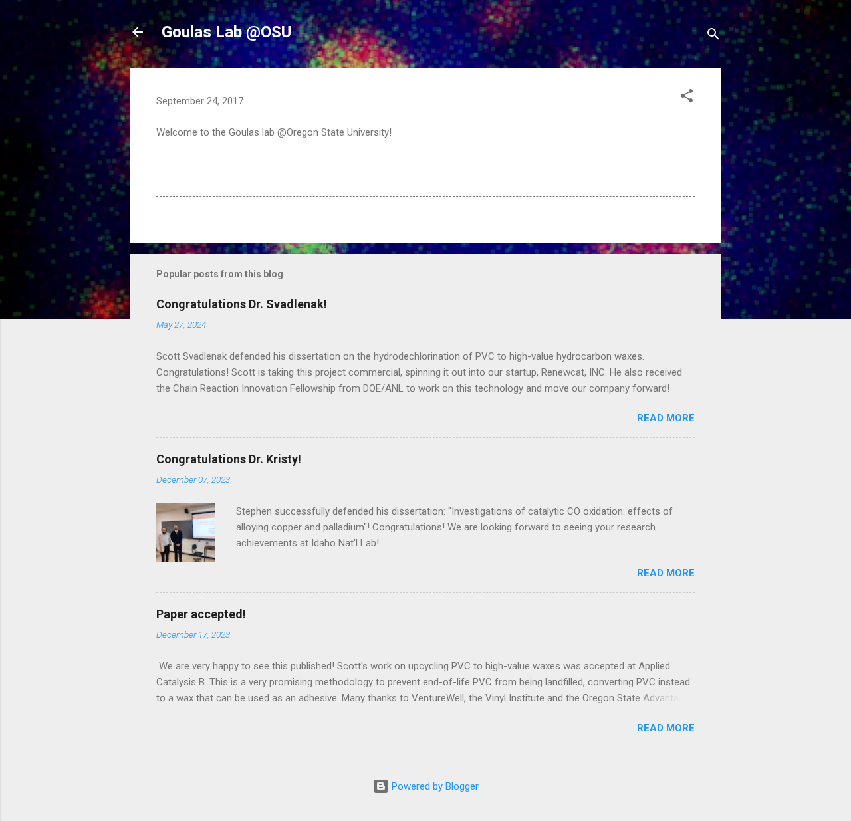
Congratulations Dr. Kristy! (228, 459)
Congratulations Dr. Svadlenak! (241, 304)
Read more (666, 418)
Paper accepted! (201, 614)
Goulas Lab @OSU (226, 32)
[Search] (713, 36)
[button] (687, 98)
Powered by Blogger (434, 786)
